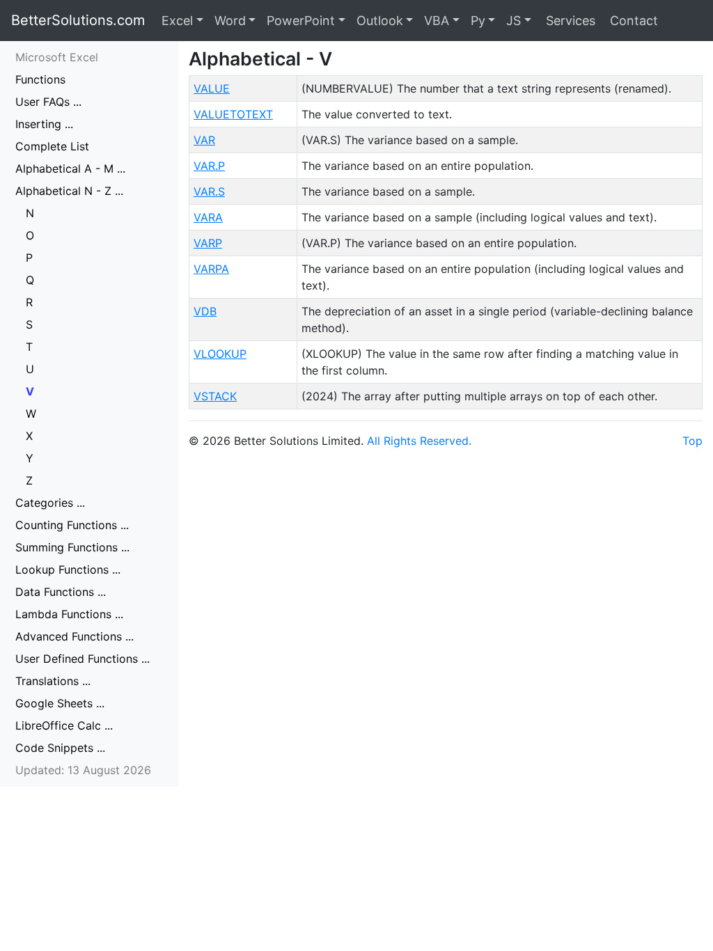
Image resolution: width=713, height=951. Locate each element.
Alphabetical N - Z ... (69, 191)
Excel (177, 20)
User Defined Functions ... (82, 659)
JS (513, 20)
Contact (632, 20)
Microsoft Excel (56, 57)
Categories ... (50, 503)
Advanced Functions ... (74, 636)
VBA (436, 20)
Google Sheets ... (59, 703)
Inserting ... (44, 124)
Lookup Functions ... (67, 569)
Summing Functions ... (72, 547)
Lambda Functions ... (69, 614)
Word (230, 20)
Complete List (52, 146)
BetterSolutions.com (78, 20)
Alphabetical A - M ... (70, 168)
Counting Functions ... (72, 525)
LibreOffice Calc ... (64, 725)
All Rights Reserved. (419, 441)
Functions (40, 79)
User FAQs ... (48, 102)
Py (478, 20)
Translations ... (53, 681)
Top (692, 441)
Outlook (379, 20)
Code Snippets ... (60, 748)
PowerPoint (301, 20)
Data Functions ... (60, 592)
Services (568, 20)
